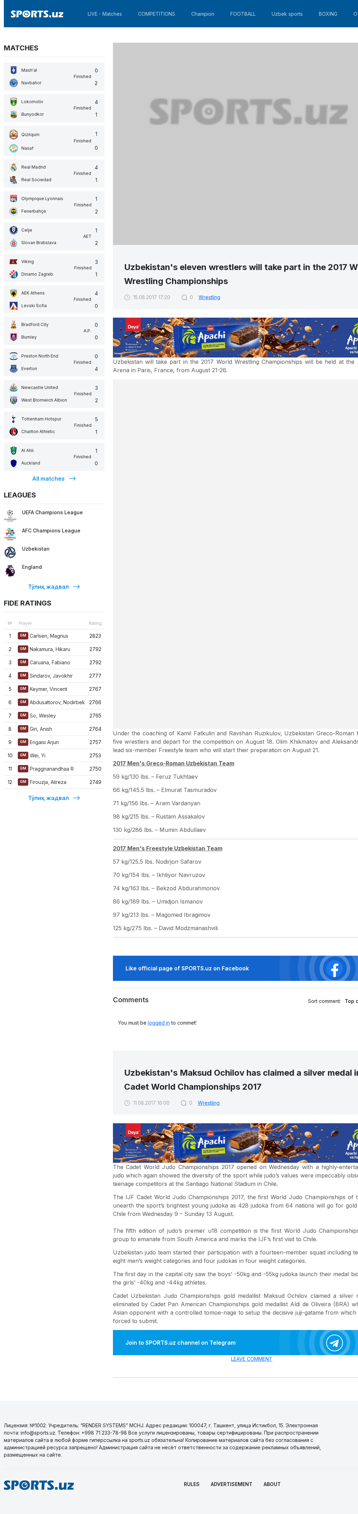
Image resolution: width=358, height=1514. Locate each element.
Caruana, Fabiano (45, 662)
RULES (192, 1484)
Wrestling (209, 297)
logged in (159, 1023)
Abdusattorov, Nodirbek (52, 702)
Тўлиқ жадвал (48, 586)
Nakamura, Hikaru (45, 649)
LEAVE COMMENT (251, 1359)
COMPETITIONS (156, 14)
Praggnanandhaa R (47, 769)
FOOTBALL (243, 14)
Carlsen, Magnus (44, 636)
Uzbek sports (287, 14)
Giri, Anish (36, 729)
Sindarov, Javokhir (46, 676)
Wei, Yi (32, 755)
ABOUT (272, 1484)
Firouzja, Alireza (43, 782)
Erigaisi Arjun (39, 742)
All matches (48, 478)
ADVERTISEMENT (231, 1484)
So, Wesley (38, 716)
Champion (202, 14)
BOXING (328, 14)
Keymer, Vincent (43, 689)
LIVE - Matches (105, 14)
